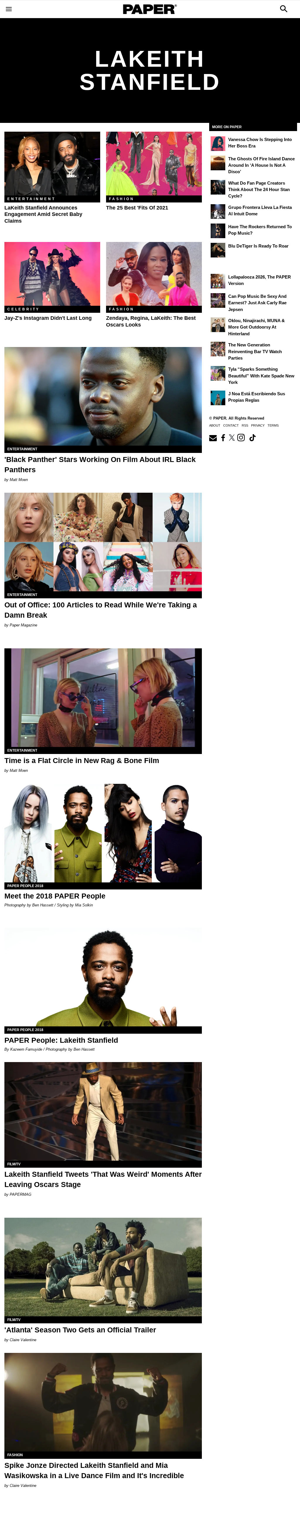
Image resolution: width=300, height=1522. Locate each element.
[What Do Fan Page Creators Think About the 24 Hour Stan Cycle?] (218, 187)
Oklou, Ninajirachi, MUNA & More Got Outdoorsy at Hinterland (256, 327)
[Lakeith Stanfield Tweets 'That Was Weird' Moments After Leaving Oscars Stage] (103, 1111)
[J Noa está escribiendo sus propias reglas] (218, 398)
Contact (231, 425)
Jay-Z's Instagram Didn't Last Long (48, 318)
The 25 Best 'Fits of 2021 (137, 208)
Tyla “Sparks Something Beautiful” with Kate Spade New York (261, 376)
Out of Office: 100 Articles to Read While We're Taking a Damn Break (100, 610)
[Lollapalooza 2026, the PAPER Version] (218, 281)
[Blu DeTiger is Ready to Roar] (218, 250)
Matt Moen (19, 479)
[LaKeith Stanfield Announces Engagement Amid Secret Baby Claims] (52, 163)
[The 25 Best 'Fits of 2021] (154, 163)
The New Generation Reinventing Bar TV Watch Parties (255, 351)
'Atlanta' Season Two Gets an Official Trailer (80, 1330)
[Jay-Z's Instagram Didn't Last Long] (52, 274)
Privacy (258, 425)
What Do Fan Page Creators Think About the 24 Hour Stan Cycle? (259, 190)
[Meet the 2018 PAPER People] (103, 833)
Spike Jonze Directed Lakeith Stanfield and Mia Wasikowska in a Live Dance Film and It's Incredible (94, 1470)
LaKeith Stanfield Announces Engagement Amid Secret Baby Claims (43, 214)
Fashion (121, 199)
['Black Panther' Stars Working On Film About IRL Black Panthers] (103, 396)
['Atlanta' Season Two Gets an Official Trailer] (103, 1267)
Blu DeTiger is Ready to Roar (258, 245)
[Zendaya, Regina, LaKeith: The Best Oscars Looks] (154, 274)
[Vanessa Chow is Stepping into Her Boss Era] (218, 143)
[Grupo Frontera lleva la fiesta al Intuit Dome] (218, 211)
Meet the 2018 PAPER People (54, 896)
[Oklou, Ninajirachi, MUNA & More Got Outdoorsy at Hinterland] (218, 324)
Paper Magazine (23, 625)
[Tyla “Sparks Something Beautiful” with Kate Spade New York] (218, 373)
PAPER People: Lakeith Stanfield (61, 1040)
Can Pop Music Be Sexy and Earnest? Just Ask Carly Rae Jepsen (257, 303)
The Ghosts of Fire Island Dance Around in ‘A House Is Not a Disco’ (261, 165)
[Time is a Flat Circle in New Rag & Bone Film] (103, 697)
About (214, 425)
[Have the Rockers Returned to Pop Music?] (218, 231)
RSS (245, 425)
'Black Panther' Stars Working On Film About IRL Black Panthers (100, 464)
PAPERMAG (20, 1194)
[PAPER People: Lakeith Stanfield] (103, 977)
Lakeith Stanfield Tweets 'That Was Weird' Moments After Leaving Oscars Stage (103, 1179)
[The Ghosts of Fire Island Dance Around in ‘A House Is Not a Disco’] (218, 163)
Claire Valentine (23, 1340)
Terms (273, 425)
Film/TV (14, 1164)
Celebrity (23, 309)
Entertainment (31, 199)
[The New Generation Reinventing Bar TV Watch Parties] (218, 349)
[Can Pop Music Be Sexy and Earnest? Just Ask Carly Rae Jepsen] (218, 300)
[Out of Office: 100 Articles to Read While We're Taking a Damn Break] (103, 542)
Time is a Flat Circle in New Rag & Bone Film (81, 760)
